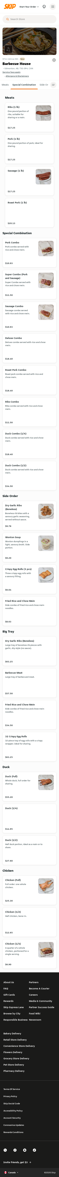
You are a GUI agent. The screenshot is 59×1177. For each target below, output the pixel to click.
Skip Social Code (11, 1103)
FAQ (5, 988)
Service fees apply (11, 72)
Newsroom (35, 1019)
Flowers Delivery (12, 1052)
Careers (33, 994)
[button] (24, 84)
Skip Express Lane (13, 1007)
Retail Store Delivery (15, 1039)
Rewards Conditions (13, 1132)
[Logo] (10, 6)
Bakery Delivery (12, 1033)
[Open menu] (53, 7)
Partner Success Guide (41, 1007)
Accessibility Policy (12, 1110)
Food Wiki (34, 1013)
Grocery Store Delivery (16, 1058)
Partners (33, 982)
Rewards (8, 1001)
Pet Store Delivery (13, 1064)
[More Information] (53, 60)
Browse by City (11, 1013)
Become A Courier (39, 988)
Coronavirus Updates (13, 1125)
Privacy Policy (10, 1096)
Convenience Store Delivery (19, 1046)
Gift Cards (9, 994)
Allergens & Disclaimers (17, 76)
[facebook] (16, 1153)
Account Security (12, 1117)
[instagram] (25, 1153)
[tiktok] (35, 1153)
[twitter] (6, 1153)
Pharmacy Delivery (13, 1071)
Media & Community (40, 1001)
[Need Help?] (44, 7)
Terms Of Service (11, 1089)
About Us (8, 982)
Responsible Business (15, 1019)
